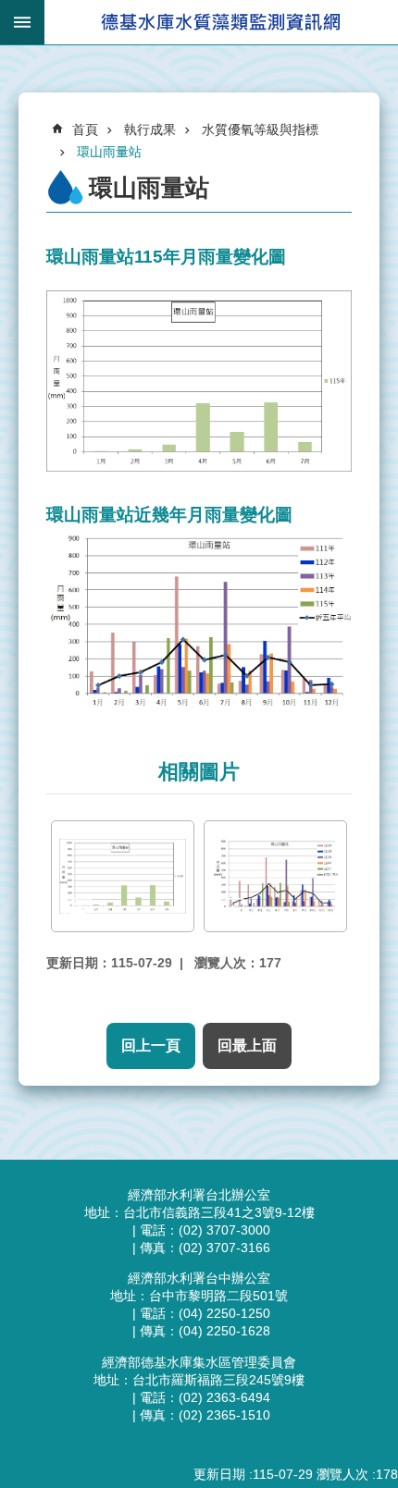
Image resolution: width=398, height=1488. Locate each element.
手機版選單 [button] (22, 22)
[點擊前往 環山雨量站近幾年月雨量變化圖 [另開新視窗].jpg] (275, 876)
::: (24, 71)
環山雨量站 (109, 151)
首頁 (85, 129)
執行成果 (150, 129)
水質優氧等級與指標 (260, 129)
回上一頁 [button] (150, 1045)
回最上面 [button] (247, 1045)
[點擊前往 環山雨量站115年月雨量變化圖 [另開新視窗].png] (122, 876)
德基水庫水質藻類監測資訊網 (221, 22)
